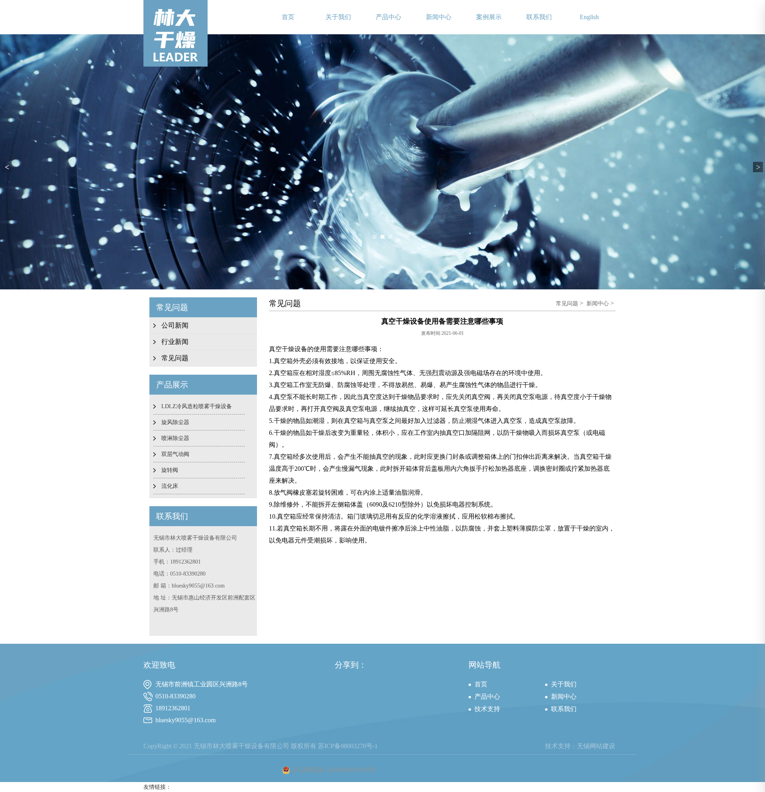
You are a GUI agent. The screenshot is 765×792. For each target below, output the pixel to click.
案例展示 (489, 17)
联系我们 (539, 17)
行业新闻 (174, 342)
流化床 (169, 486)
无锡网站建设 (596, 746)
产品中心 (388, 17)
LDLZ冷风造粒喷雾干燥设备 (196, 406)
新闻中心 (438, 17)
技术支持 (487, 709)
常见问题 (174, 358)
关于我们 (338, 17)
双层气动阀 (175, 454)
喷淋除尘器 (175, 438)
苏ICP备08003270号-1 (348, 746)
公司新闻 (174, 325)
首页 (288, 17)
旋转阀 (169, 470)
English (589, 17)
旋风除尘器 (175, 422)
